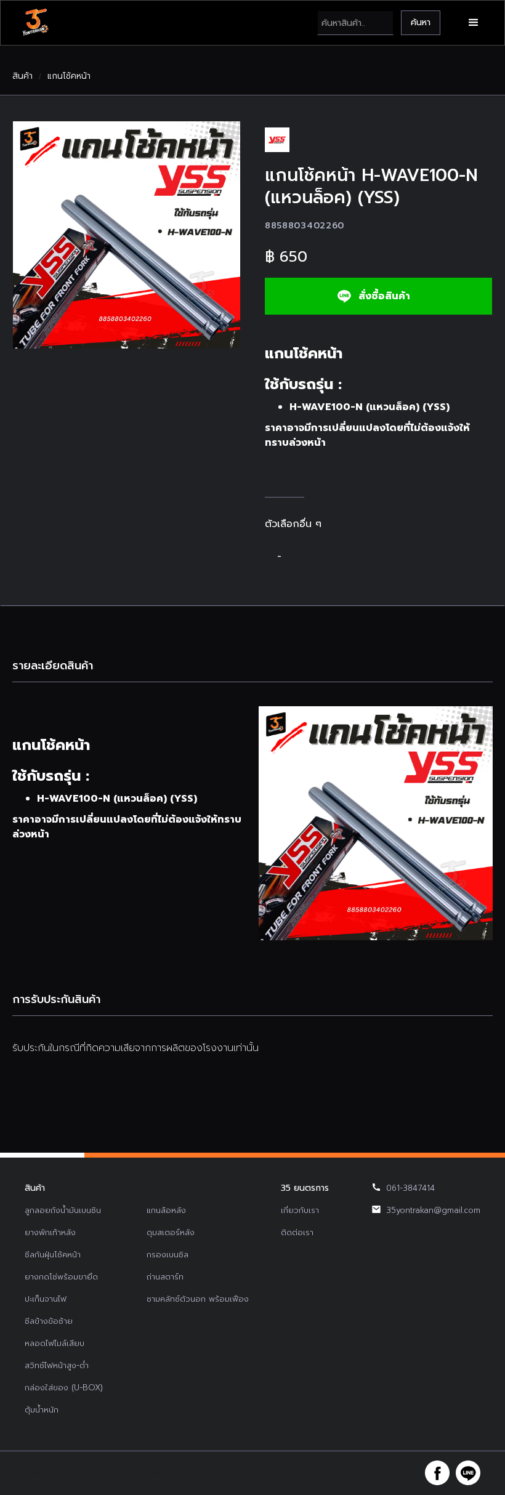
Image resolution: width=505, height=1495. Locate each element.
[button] (473, 22)
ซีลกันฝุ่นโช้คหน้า (53, 1254)
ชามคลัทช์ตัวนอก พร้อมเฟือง (198, 1299)
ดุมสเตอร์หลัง (171, 1232)
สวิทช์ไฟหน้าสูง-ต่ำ (57, 1365)
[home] (35, 23)
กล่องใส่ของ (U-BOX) (64, 1387)
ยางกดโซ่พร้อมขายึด (61, 1277)
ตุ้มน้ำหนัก (42, 1410)
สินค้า (22, 76)
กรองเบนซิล (167, 1254)
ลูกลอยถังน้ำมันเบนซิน (63, 1210)
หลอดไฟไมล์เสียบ (54, 1343)
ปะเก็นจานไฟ (46, 1299)
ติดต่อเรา (297, 1232)
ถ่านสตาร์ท (165, 1277)
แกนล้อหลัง (166, 1210)
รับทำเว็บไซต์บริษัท (345, 1472)
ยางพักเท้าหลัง (50, 1232)
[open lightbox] (126, 235)
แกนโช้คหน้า (69, 76)
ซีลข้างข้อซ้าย (49, 1321)
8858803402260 (304, 225)
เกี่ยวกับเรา (300, 1210)
